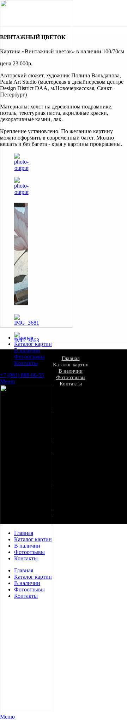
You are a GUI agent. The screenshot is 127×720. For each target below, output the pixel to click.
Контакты (71, 383)
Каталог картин (71, 364)
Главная (71, 358)
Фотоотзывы (70, 377)
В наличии (71, 371)
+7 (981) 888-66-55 (22, 375)
